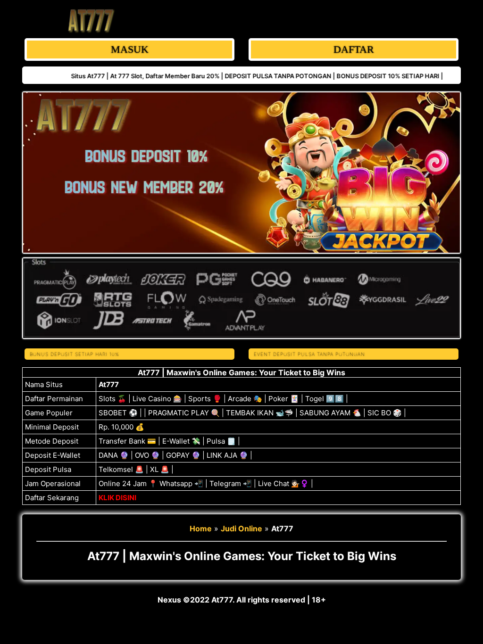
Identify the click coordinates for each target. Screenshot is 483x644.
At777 (109, 384)
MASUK (130, 49)
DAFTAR (353, 49)
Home (201, 528)
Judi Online (241, 528)
